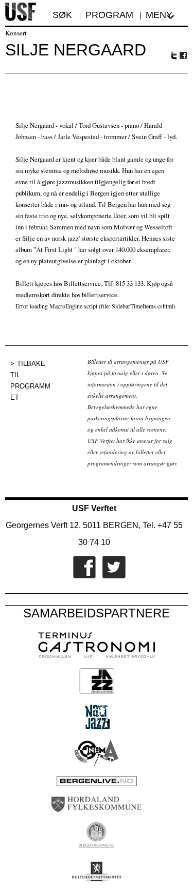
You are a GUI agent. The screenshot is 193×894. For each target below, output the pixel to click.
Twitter (174, 55)
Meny (159, 15)
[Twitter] (111, 576)
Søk (63, 15)
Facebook (184, 56)
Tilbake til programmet (30, 380)
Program (109, 15)
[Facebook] (82, 576)
